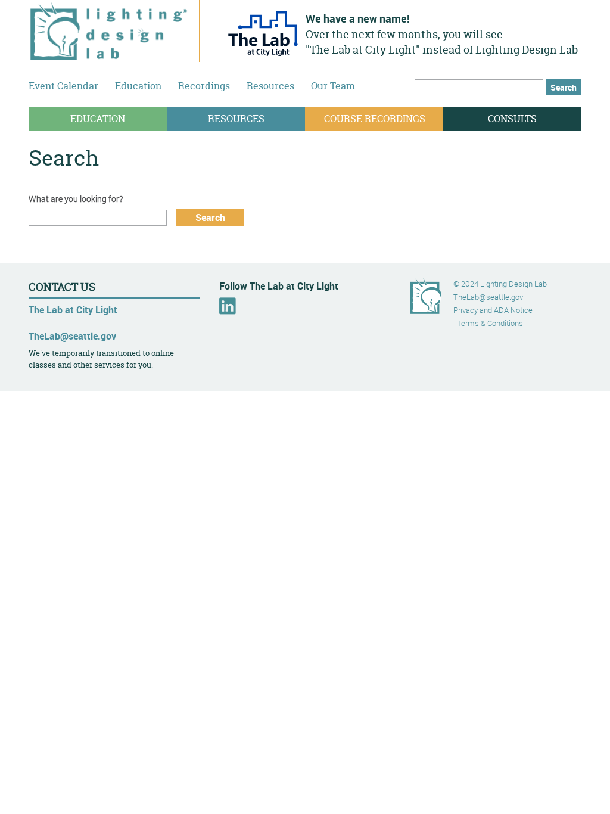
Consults (512, 118)
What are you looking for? (76, 198)
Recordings (204, 85)
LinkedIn (227, 306)
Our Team (333, 85)
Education (138, 85)
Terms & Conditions (490, 323)
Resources (270, 85)
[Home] (109, 53)
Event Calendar (63, 85)
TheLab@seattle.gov (72, 336)
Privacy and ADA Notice (493, 310)
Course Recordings (374, 118)
